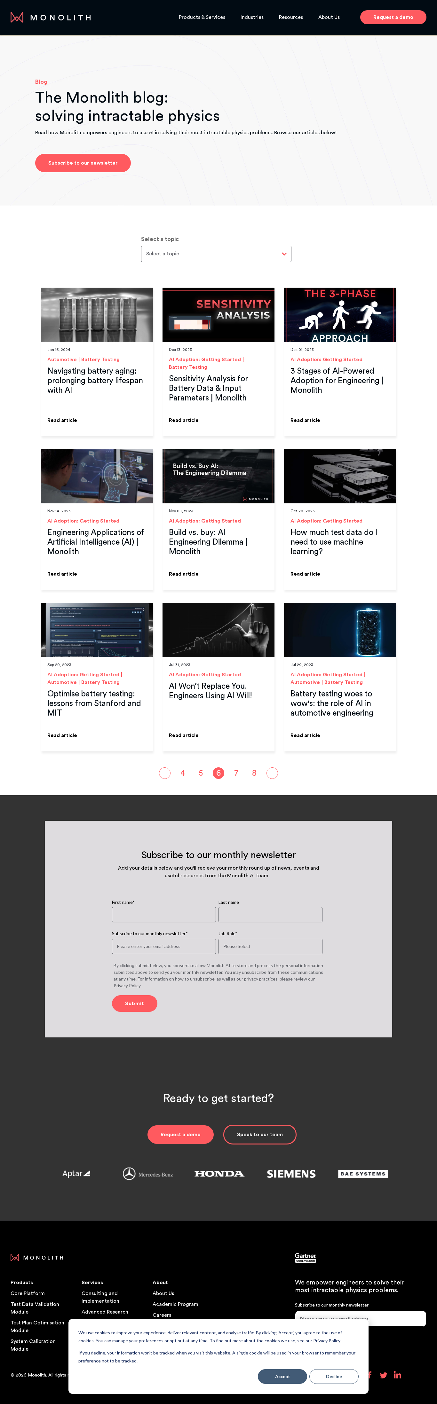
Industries (252, 17)
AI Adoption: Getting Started (205, 359)
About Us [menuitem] (163, 1293)
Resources (291, 17)
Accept (282, 1376)
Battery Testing (100, 359)
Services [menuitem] (92, 1282)
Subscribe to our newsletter (83, 163)
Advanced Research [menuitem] (105, 1312)
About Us (329, 17)
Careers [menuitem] (162, 1315)
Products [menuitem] (22, 1282)
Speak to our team (260, 1134)
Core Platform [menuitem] (28, 1293)
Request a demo (181, 1134)
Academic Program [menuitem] (175, 1304)
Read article (62, 420)
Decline (334, 1376)
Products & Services (202, 17)
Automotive (62, 359)
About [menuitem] (160, 1282)
